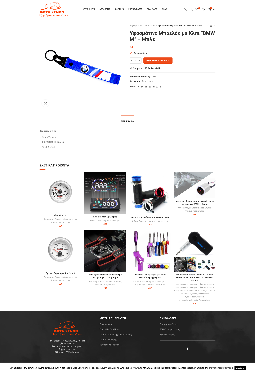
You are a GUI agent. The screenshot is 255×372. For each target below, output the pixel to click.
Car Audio (189, 290)
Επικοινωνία (106, 324)
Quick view (79, 183)
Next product (213, 25)
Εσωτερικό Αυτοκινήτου (66, 219)
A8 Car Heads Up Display (105, 217)
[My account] (185, 9)
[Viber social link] (161, 87)
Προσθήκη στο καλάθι (158, 60)
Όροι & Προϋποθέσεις (110, 329)
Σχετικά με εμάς (167, 334)
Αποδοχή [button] (240, 368)
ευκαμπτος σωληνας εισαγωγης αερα (150, 217)
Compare (137, 68)
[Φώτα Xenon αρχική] (67, 328)
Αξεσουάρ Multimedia (199, 294)
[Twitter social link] (142, 87)
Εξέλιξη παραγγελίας (170, 329)
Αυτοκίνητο (150, 25)
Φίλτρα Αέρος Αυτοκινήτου (144, 221)
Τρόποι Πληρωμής (108, 339)
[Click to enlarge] (45, 103)
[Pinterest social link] (150, 87)
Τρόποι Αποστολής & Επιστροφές (116, 334)
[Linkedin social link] (153, 87)
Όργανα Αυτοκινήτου (60, 222)
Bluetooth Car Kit (206, 284)
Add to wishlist (155, 68)
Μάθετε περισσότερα (221, 368)
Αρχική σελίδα (136, 25)
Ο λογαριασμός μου (169, 324)
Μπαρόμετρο (60, 215)
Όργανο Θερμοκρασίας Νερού (60, 273)
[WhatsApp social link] (157, 87)
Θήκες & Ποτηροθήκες (105, 284)
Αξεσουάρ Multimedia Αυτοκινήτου (194, 300)
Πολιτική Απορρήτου (110, 345)
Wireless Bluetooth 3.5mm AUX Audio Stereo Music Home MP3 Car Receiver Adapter (194, 277)
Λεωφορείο (179, 290)
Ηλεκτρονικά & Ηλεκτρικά (186, 284)
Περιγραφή (127, 121)
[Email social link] (146, 87)
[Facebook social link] (138, 87)
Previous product (208, 25)
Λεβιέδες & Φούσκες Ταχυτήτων (150, 284)
